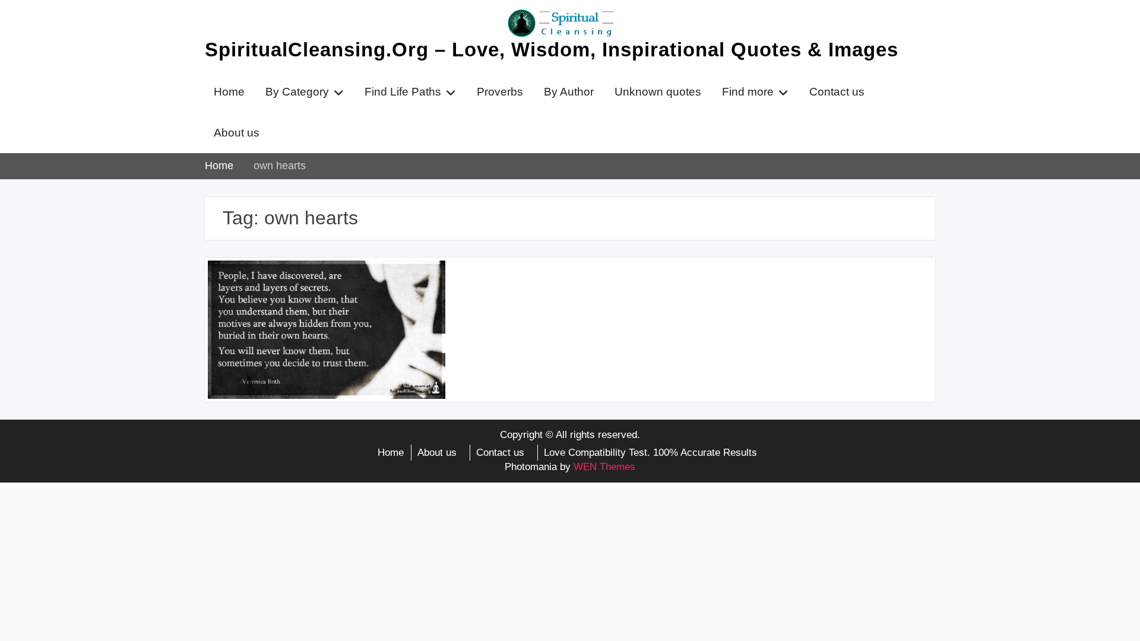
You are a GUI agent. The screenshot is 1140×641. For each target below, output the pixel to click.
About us (236, 132)
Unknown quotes (658, 91)
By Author (569, 91)
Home (229, 91)
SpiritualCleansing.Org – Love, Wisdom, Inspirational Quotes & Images (551, 50)
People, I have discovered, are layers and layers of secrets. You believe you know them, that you (319, 294)
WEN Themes (604, 466)
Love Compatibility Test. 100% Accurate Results (650, 452)
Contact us (836, 91)
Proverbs (500, 91)
